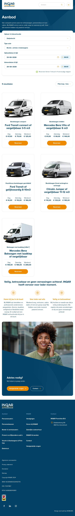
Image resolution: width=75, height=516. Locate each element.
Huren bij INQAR (32, 424)
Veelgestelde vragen (33, 446)
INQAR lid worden (32, 435)
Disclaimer (5, 469)
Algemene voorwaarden (9, 460)
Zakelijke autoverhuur (34, 430)
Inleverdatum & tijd (10, 62)
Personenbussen (8, 424)
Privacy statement (7, 464)
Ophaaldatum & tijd (11, 53)
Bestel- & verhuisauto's (10, 430)
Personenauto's (7, 419)
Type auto (7, 43)
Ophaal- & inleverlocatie (12, 34)
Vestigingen (30, 419)
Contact (29, 441)
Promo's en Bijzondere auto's (12, 435)
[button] (58, 57)
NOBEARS (70, 511)
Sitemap (4, 473)
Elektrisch (5, 448)
